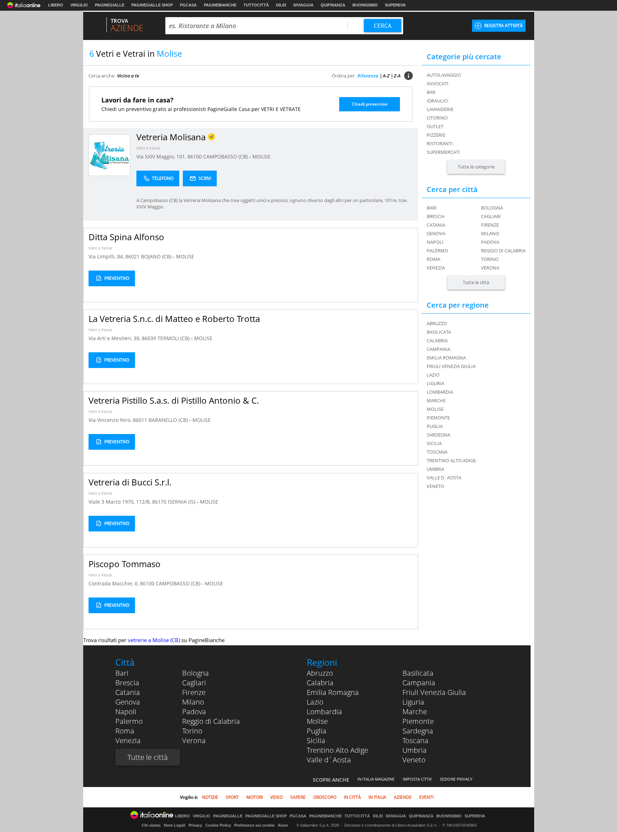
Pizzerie (436, 135)
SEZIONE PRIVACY (456, 779)
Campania (418, 682)
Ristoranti (440, 143)
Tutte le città (476, 282)
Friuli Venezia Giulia (434, 692)
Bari (432, 208)
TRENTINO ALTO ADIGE (451, 460)
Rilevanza (367, 75)
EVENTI (426, 797)
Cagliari (491, 216)
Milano (490, 233)
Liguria (413, 702)
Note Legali (174, 825)
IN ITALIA (377, 797)
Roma (433, 259)
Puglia (316, 731)
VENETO (435, 486)
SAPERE (298, 797)
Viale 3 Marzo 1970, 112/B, (120, 501)
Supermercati (443, 152)
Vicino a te (128, 75)
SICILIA (434, 443)
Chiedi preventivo (369, 104)
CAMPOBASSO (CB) (226, 156)
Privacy (195, 825)
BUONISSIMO (365, 5)
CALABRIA (437, 340)
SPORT (232, 797)
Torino (489, 259)
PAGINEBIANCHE (220, 5)
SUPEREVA (395, 5)
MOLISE (261, 156)
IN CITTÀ (352, 797)
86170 (159, 501)
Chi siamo (151, 825)
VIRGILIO (79, 5)
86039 (149, 338)
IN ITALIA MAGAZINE (376, 779)
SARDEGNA (438, 435)
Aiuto (283, 825)
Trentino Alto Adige (337, 750)
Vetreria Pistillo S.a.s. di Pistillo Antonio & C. (174, 400)
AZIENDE (403, 797)
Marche (414, 711)
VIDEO (276, 797)
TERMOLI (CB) (174, 338)
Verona (490, 267)
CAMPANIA (438, 349)
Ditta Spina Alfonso (126, 237)
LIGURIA (435, 383)
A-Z (386, 75)
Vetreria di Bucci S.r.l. (130, 482)
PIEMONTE (438, 417)
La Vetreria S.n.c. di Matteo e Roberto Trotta (174, 318)
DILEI (281, 5)
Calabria (320, 682)
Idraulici (437, 100)
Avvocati (437, 83)
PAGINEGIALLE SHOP (152, 5)
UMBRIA (435, 469)
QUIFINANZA (333, 5)
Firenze (490, 225)
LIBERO (55, 5)
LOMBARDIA (440, 392)
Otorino (437, 118)
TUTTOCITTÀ (256, 5)
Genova (436, 233)
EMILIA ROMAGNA (446, 357)
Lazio (315, 702)
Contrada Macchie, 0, (114, 583)
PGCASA (188, 5)
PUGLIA (435, 426)
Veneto (414, 760)
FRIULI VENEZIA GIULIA (451, 366)
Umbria (414, 750)
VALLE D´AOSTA (444, 477)
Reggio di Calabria (503, 250)
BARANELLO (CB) (169, 420)
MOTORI (254, 797)
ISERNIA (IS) (182, 501)
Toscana (415, 740)
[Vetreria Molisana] (109, 155)
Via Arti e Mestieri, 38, (115, 338)
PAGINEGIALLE (109, 5)
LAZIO (433, 375)
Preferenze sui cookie (254, 825)
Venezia (436, 267)
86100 (194, 156)
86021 (132, 256)
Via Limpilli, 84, (107, 256)
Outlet (435, 126)
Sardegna (417, 731)
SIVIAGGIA (303, 5)
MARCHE (436, 400)
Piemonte (418, 721)
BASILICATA (439, 332)
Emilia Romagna (333, 692)
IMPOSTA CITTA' (417, 779)
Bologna (492, 208)
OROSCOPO (324, 797)
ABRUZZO (437, 323)
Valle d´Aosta (329, 760)
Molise (317, 721)
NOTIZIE (210, 797)
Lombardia (324, 711)
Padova (490, 242)
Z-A (397, 75)
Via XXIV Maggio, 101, (161, 156)
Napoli (435, 242)
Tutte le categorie (476, 166)
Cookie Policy (218, 825)
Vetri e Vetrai (148, 148)
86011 (140, 420)
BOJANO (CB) (157, 256)
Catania (436, 225)
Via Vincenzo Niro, (111, 420)
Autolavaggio (444, 75)
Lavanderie (440, 109)
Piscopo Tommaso (125, 564)
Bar (431, 92)
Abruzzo (320, 673)
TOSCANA (437, 452)
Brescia (436, 216)
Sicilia (316, 740)
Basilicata (417, 673)
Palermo (437, 250)
